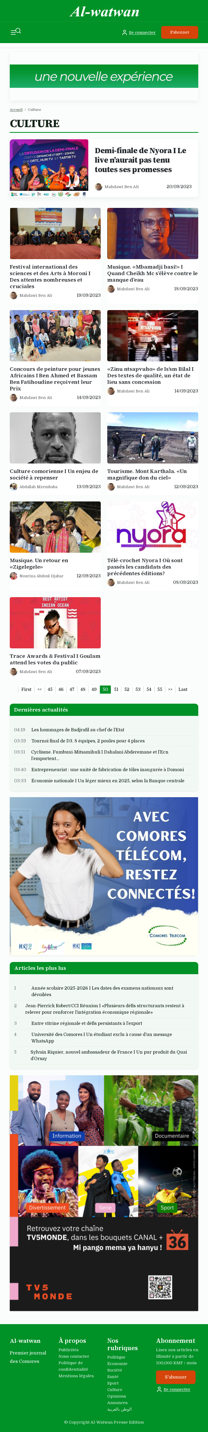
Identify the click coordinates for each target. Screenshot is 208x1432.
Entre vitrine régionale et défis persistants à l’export (86, 1023)
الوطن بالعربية (119, 1409)
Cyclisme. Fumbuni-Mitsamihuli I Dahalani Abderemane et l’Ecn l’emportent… (99, 755)
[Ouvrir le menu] (13, 32)
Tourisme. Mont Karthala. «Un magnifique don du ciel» (147, 474)
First (26, 689)
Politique (116, 1357)
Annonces (117, 1402)
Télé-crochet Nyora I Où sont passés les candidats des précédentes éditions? (145, 567)
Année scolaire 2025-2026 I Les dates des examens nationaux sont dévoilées (102, 991)
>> (170, 689)
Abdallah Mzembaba (38, 486)
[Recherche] (18, 30)
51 (116, 689)
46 (61, 689)
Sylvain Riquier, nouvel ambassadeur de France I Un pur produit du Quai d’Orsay (109, 1055)
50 (105, 689)
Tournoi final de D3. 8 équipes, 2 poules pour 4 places (88, 740)
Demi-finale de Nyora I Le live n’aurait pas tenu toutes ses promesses (140, 160)
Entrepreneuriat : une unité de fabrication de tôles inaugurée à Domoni (107, 769)
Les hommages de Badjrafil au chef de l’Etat (77, 729)
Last (182, 689)
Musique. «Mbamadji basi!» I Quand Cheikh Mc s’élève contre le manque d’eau (152, 273)
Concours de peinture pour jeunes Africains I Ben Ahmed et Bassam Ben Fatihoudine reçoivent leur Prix (55, 379)
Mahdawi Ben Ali (122, 186)
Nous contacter (73, 1356)
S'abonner (179, 32)
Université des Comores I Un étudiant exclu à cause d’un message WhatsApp (101, 1038)
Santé (113, 1376)
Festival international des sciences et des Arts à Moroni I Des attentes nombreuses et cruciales (50, 276)
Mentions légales (76, 1375)
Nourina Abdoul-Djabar (41, 576)
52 (126, 689)
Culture (114, 1389)
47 (72, 689)
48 (83, 689)
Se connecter (142, 32)
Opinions (116, 1396)
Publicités (68, 1349)
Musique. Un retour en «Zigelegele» (39, 563)
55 (159, 689)
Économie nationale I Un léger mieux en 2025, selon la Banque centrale (107, 780)
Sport (113, 1383)
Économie (117, 1363)
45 (50, 689)
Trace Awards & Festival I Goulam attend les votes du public (55, 659)
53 (138, 689)
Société (114, 1370)
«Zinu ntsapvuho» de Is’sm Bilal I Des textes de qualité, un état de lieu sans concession (150, 375)
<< (39, 689)
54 (149, 689)
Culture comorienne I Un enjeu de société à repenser (54, 474)
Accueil (16, 110)
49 (94, 689)
